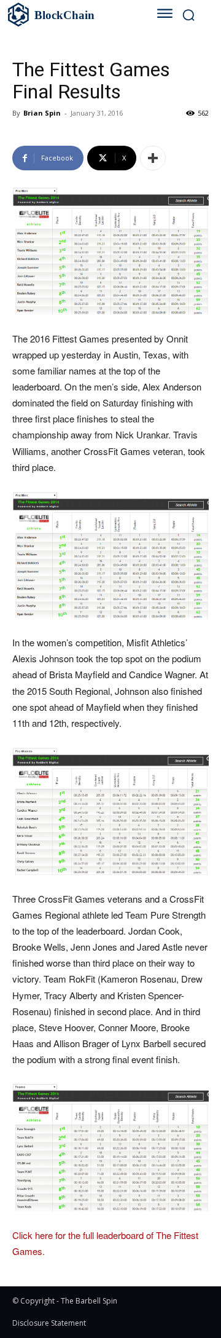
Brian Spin (42, 112)
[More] (153, 158)
